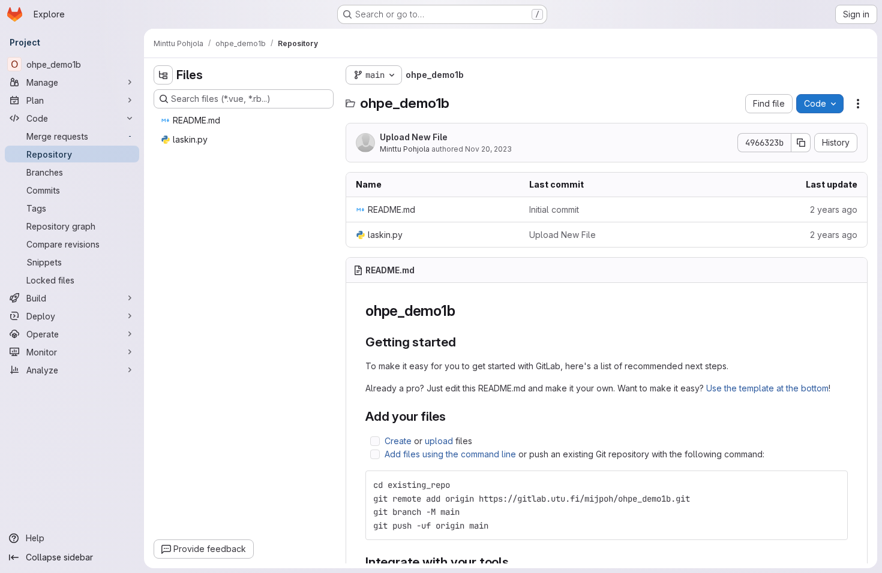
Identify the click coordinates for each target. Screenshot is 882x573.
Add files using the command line (450, 454)
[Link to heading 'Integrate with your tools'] (516, 561)
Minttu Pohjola (405, 148)
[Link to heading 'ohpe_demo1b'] (462, 310)
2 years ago (833, 209)
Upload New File (414, 137)
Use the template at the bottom (767, 388)
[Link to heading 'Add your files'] (453, 416)
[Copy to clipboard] (833, 484)
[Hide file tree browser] (163, 75)
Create (398, 441)
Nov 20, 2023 (488, 148)
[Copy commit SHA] (801, 142)
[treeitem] (245, 120)
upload (439, 441)
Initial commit (554, 209)
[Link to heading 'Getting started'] (463, 341)
